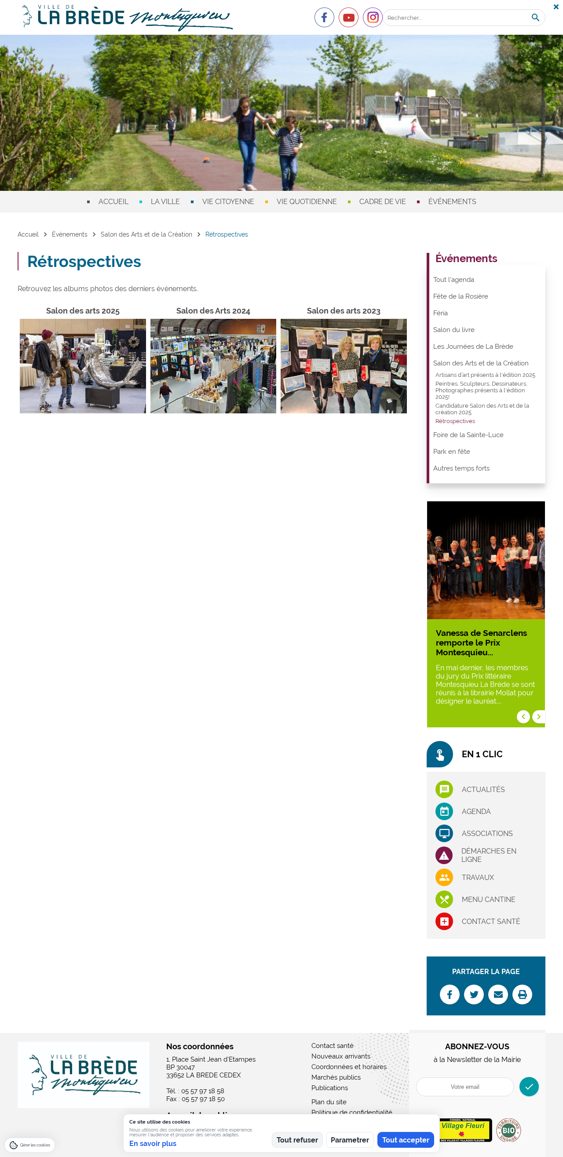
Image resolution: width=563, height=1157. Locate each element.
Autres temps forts (461, 468)
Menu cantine (488, 899)
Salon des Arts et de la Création (146, 234)
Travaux (478, 877)
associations (487, 833)
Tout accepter (405, 1140)
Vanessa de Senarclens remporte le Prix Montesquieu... (481, 642)
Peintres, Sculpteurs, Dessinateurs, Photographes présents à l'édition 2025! (481, 390)
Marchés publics (336, 1077)
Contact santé (491, 921)
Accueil (113, 201)
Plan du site (329, 1102)
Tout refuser (297, 1140)
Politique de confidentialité (351, 1113)
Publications (329, 1088)
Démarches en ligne (488, 855)
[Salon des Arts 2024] (213, 366)
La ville (165, 201)
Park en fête (451, 452)
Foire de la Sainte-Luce (468, 435)
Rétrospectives (455, 421)
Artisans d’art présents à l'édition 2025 (485, 375)
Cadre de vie (382, 201)
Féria (440, 313)
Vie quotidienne (307, 201)
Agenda (476, 811)
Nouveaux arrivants (340, 1056)
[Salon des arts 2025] (83, 366)
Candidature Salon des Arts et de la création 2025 (482, 409)
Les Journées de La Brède (473, 346)
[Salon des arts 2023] (344, 366)
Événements (452, 201)
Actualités (483, 789)
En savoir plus (152, 1143)
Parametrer (350, 1140)
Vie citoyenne (228, 201)
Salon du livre (454, 330)
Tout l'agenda (453, 280)
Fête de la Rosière (460, 296)
